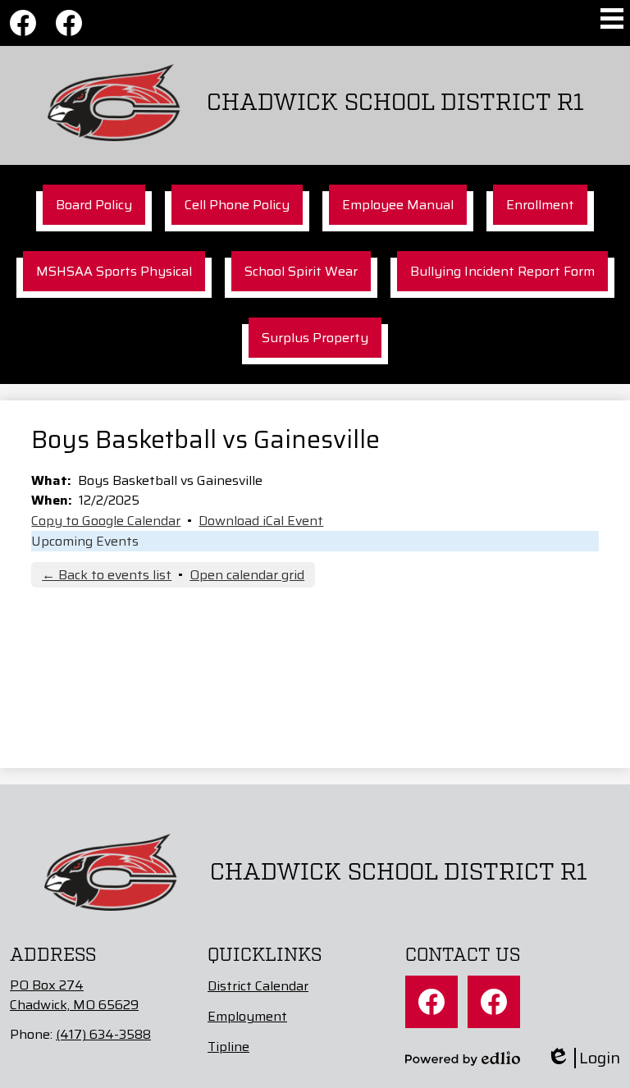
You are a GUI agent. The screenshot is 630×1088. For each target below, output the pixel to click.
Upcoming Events (85, 541)
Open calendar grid (246, 575)
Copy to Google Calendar (105, 520)
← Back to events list (106, 575)
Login (583, 1058)
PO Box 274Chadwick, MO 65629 (74, 995)
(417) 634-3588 (103, 1034)
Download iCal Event (261, 520)
